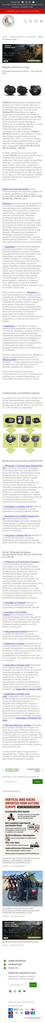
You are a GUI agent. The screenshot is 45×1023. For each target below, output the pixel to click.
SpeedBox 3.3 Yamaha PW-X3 (18, 506)
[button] (30, 21)
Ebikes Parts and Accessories (15, 189)
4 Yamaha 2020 (28, 689)
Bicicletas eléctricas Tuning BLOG (23, 37)
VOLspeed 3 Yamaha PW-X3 (18, 535)
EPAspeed (7, 203)
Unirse (37, 781)
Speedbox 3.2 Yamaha (15, 602)
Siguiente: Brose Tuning (33, 770)
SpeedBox (9, 246)
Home (4, 37)
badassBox (9, 326)
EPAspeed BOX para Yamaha (18, 725)
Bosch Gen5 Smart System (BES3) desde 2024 (20, 942)
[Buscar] (25, 21)
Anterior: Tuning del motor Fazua (12, 770)
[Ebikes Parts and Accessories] (8, 21)
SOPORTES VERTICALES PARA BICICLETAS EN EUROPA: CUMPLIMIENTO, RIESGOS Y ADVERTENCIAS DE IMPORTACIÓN (21, 860)
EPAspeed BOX (9, 359)
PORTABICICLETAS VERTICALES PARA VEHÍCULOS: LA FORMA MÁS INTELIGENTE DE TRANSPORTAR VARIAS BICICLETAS (20, 910)
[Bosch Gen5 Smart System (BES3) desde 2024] (22, 930)
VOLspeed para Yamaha (16, 631)
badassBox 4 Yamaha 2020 (17, 665)
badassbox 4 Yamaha (14, 643)
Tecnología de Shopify (15, 1006)
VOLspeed (31, 292)
